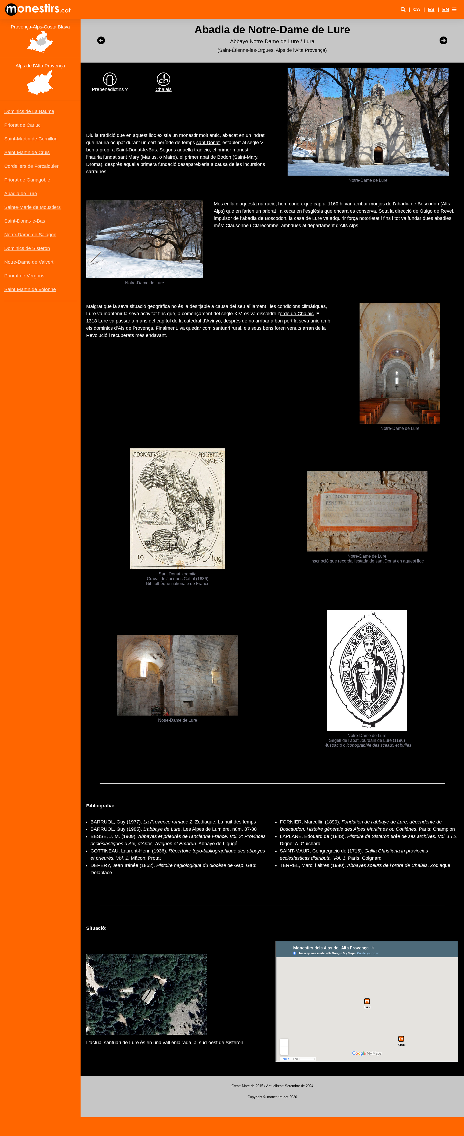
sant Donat (208, 142)
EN (445, 9)
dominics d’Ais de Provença (123, 328)
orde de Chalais (297, 313)
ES (431, 9)
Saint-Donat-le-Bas (136, 150)
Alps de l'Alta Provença (300, 50)
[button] (454, 9)
